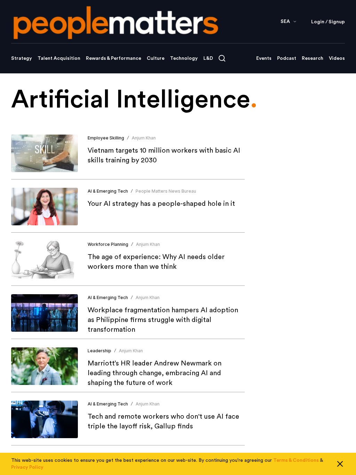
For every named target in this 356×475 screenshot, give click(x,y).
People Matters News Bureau (166, 191)
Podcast (286, 58)
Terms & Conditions (296, 460)
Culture (155, 58)
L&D (208, 58)
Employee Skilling (106, 137)
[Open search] (222, 58)
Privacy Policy (27, 467)
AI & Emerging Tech (108, 191)
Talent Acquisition (59, 58)
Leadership (99, 350)
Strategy (21, 58)
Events (264, 58)
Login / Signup (328, 21)
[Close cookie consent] (340, 464)
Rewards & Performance (113, 58)
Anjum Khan (144, 137)
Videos (337, 58)
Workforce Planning (108, 244)
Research (312, 58)
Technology (184, 58)
